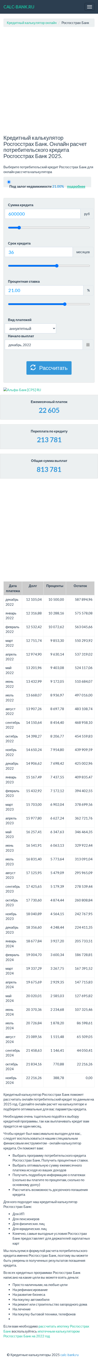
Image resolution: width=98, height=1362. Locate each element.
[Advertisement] (49, 81)
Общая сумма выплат (49, 460)
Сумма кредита (20, 205)
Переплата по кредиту (49, 431)
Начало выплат (21, 336)
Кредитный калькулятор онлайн (32, 23)
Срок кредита (19, 243)
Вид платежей (19, 320)
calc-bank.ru (69, 1355)
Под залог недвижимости (47, 186)
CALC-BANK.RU (18, 6)
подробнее (76, 186)
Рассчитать (53, 367)
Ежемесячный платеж (49, 402)
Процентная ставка (24, 281)
